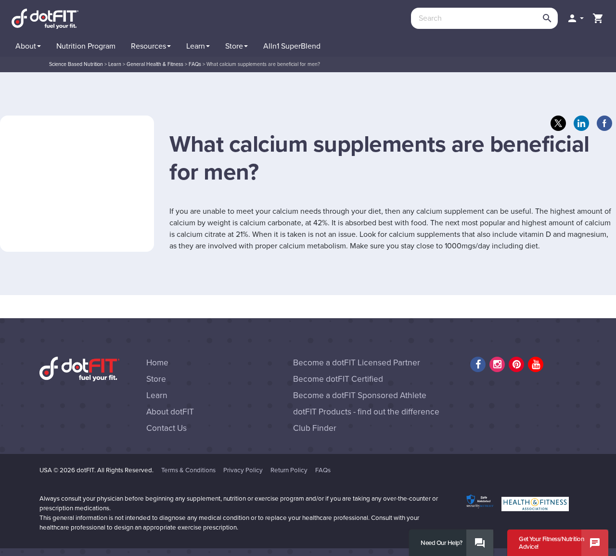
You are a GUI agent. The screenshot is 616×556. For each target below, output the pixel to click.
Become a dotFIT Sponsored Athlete (359, 395)
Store (156, 379)
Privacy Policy (243, 470)
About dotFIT (170, 412)
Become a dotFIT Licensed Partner (356, 363)
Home (157, 363)
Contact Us (166, 428)
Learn (156, 395)
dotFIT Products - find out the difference (366, 412)
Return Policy (289, 470)
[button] (575, 18)
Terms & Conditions (188, 470)
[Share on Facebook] (604, 123)
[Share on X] (558, 123)
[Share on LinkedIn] (581, 123)
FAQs (323, 470)
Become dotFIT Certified (338, 379)
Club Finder (314, 428)
